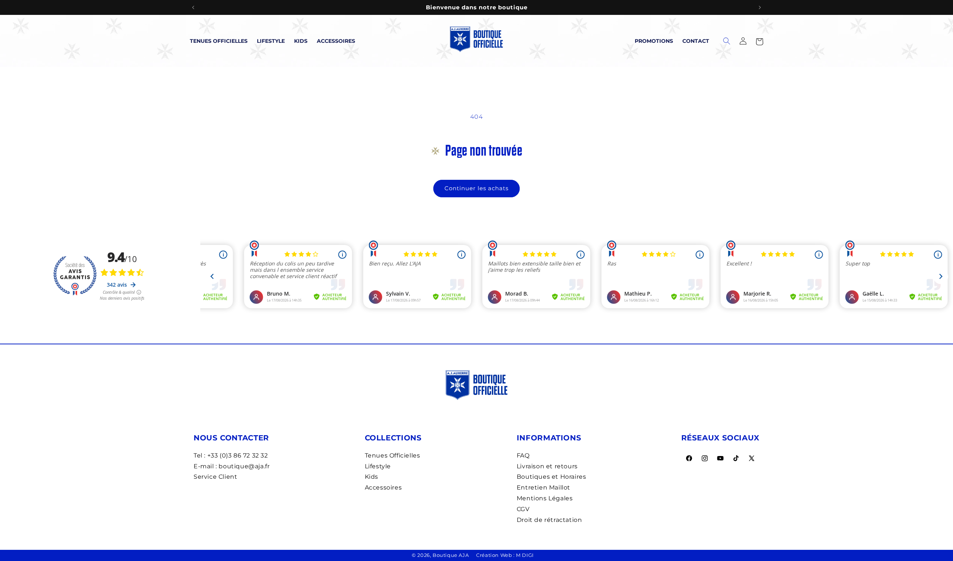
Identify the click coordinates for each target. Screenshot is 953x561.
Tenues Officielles (219, 41)
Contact (695, 41)
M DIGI (525, 555)
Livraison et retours (547, 466)
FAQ (523, 455)
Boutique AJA (451, 555)
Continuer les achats (476, 188)
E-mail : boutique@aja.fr (232, 466)
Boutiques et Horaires (551, 476)
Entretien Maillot (543, 487)
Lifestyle (271, 41)
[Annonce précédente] (193, 7)
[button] (759, 41)
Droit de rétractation (549, 519)
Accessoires (336, 41)
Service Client (215, 476)
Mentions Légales (545, 498)
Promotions (654, 41)
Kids (300, 41)
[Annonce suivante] (760, 7)
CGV (523, 509)
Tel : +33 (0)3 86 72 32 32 (231, 455)
